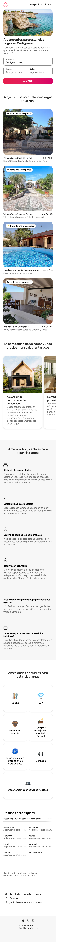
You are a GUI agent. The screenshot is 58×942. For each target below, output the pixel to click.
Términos (34, 928)
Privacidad (22, 928)
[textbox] (16, 72)
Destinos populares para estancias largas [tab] (22, 818)
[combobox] (28, 62)
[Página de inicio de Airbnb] (5, 4)
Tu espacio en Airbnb (40, 4)
